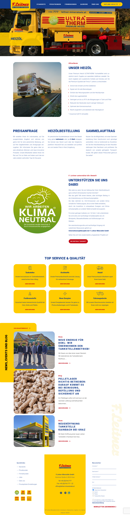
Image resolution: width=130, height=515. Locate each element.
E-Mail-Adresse (96, 477)
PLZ (93, 482)
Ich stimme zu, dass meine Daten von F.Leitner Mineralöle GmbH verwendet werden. (103, 501)
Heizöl (96, 492)
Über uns (22, 481)
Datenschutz (70, 510)
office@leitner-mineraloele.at (65, 486)
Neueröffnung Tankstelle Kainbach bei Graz (71, 426)
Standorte (22, 467)
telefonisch (59, 139)
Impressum (63, 510)
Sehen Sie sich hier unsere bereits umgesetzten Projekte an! (88, 235)
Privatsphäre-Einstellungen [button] (28, 484)
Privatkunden (23, 470)
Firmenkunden (24, 474)
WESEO (67, 512)
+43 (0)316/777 (66, 481)
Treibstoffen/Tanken (99, 496)
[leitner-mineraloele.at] (20, 5)
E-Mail (72, 139)
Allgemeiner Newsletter (100, 490)
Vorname (95, 466)
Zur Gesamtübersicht (21, 328)
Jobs (20, 477)
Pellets (96, 494)
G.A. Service (82, 510)
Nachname (95, 471)
